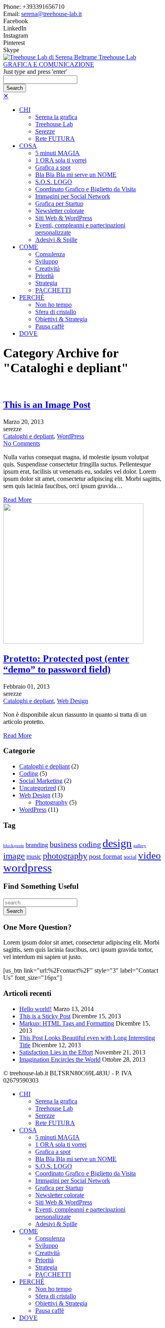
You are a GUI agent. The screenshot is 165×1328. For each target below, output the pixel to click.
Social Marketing (40, 780)
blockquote (13, 845)
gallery (139, 845)
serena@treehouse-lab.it (51, 13)
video (149, 855)
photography (65, 856)
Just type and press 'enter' (35, 71)
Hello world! (35, 1009)
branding (37, 845)
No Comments (21, 443)
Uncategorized (37, 788)
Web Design (72, 700)
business (63, 844)
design (117, 843)
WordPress (70, 436)
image (14, 856)
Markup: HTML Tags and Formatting (66, 1023)
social (130, 857)
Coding (28, 773)
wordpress (27, 867)
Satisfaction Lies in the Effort (56, 1052)
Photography (51, 802)
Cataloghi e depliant (28, 436)
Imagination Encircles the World (60, 1059)
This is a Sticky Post (44, 1016)
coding (90, 844)
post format (105, 856)
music (33, 856)
